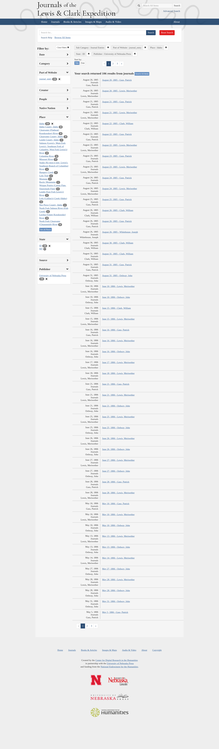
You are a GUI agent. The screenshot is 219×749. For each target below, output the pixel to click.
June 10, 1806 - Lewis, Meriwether (118, 286)
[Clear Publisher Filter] (46, 279)
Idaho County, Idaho (48, 126)
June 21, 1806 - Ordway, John (116, 406)
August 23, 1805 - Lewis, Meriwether (119, 167)
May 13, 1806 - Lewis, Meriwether (118, 536)
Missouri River (46, 159)
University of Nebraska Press (52, 275)
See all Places (45, 229)
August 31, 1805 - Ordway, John (117, 275)
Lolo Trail (44, 175)
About (177, 21)
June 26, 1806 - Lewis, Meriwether (118, 438)
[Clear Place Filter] (52, 123)
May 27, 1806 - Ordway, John (116, 569)
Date (83, 63)
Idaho (41, 123)
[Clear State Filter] (49, 246)
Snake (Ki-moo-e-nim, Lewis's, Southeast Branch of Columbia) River (53, 165)
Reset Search (167, 32)
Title (77, 63)
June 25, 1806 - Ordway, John (116, 427)
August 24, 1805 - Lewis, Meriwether (119, 188)
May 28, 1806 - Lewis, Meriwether (118, 579)
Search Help (46, 37)
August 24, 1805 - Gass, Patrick (117, 178)
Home (44, 21)
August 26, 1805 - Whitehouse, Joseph (120, 232)
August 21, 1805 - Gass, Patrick (117, 101)
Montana (43, 179)
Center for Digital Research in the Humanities (116, 660)
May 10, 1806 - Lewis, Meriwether (118, 514)
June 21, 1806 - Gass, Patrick (115, 384)
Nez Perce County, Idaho (50, 205)
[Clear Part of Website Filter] (59, 79)
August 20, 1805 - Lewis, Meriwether (119, 91)
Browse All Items (62, 37)
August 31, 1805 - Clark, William (117, 253)
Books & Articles (72, 21)
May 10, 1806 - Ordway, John (116, 525)
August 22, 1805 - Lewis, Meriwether (119, 145)
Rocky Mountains (47, 182)
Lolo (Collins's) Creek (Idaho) (53, 198)
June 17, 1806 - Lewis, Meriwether (118, 362)
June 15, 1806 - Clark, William (116, 308)
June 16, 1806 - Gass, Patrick (115, 330)
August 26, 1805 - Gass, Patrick (117, 221)
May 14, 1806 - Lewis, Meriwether (118, 558)
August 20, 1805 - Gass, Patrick (117, 80)
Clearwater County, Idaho (51, 136)
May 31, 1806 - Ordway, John (116, 601)
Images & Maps (93, 21)
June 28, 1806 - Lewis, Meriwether (118, 492)
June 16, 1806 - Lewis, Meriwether (118, 340)
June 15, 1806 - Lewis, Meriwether (118, 319)
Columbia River (46, 156)
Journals (55, 21)
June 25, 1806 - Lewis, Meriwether (118, 416)
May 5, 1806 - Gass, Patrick (115, 612)
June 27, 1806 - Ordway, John (116, 471)
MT (41, 249)
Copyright (157, 650)
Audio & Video (113, 21)
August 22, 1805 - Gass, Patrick (117, 134)
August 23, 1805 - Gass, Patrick (117, 156)
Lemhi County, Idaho (49, 140)
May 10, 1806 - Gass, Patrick (115, 503)
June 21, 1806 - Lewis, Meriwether (118, 395)
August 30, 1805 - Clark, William (117, 243)
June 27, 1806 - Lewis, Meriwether (118, 460)
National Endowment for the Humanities (119, 666)
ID (40, 245)
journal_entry (45, 79)
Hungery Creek (46, 172)
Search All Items (142, 74)
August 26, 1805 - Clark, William (117, 210)
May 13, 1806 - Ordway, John (116, 547)
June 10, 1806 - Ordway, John (116, 297)
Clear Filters (62, 47)
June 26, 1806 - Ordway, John (116, 449)
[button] (108, 47)
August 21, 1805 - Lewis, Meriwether (119, 112)
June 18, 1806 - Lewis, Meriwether (118, 373)
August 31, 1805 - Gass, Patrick (117, 264)
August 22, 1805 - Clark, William (117, 123)
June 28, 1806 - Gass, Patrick (115, 482)
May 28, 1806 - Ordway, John (116, 590)
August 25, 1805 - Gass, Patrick (117, 199)
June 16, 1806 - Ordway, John (116, 351)
